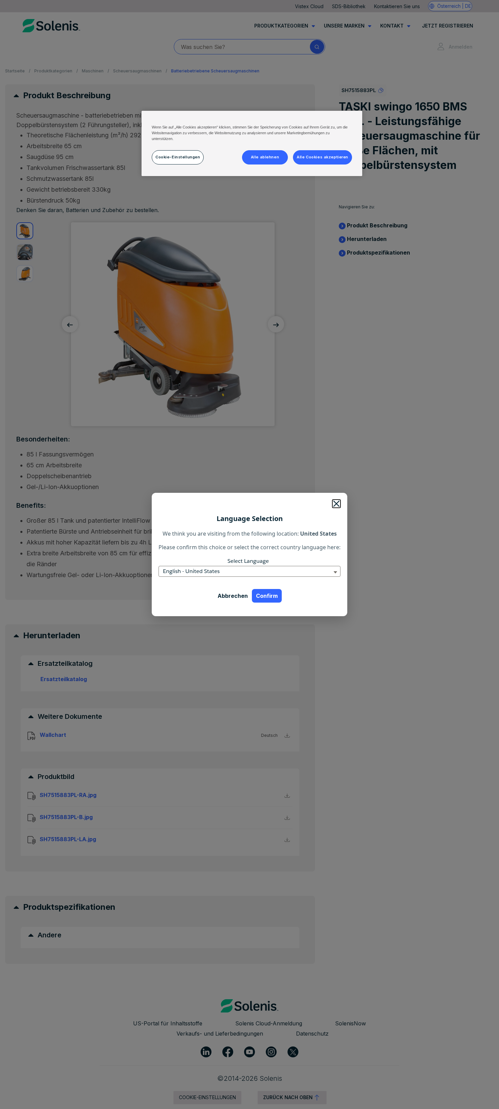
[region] (252, 143)
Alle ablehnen (265, 157)
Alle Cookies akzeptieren (322, 157)
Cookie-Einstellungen (177, 157)
